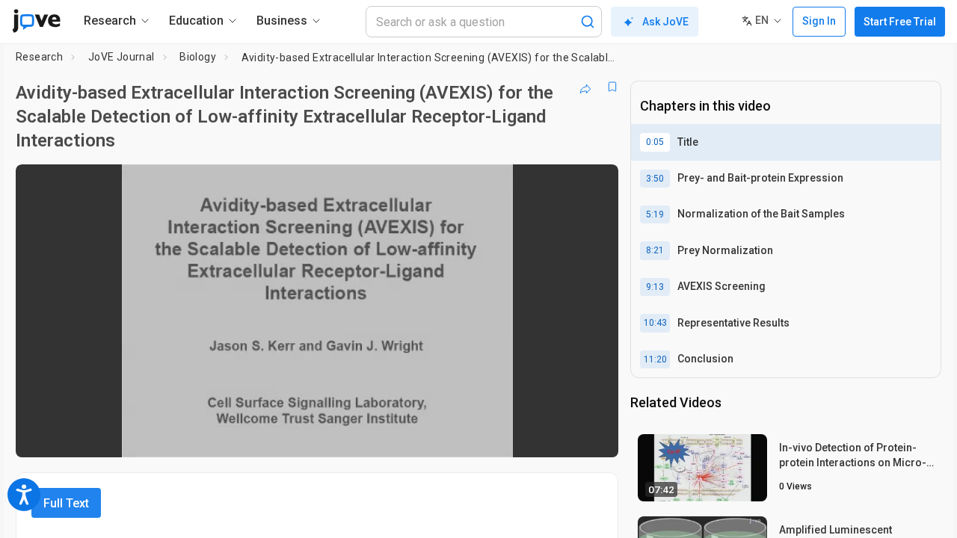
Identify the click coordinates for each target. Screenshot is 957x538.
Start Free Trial (900, 22)
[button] (594, 185)
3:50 (655, 178)
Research (39, 57)
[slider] (235, 436)
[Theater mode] (594, 436)
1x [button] (529, 436)
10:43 (655, 323)
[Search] (587, 21)
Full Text (66, 503)
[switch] (444, 435)
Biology (197, 57)
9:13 (655, 287)
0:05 (655, 142)
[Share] (585, 87)
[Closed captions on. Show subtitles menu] (560, 436)
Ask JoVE (665, 22)
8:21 (655, 250)
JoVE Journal (121, 57)
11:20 (655, 359)
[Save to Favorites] (612, 87)
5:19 (655, 214)
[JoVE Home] (36, 21)
